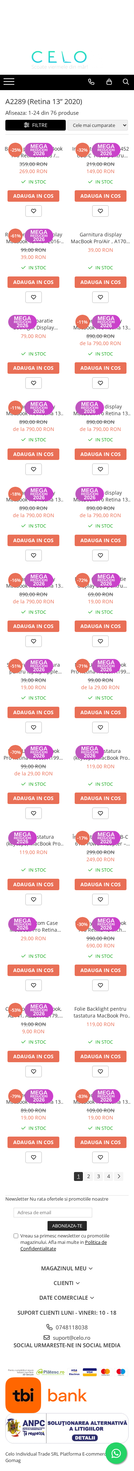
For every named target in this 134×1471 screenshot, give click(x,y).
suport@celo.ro (70, 1337)
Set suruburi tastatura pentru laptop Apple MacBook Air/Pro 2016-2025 (33, 668)
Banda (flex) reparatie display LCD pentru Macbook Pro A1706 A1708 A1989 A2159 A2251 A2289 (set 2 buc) (100, 582)
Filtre (38, 125)
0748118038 (71, 1327)
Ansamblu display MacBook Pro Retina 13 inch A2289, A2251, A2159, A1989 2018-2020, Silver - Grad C (33, 410)
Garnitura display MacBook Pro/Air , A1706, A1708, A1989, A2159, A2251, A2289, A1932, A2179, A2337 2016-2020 (100, 238)
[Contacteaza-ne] (91, 82)
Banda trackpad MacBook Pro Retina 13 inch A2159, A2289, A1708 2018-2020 (33, 1098)
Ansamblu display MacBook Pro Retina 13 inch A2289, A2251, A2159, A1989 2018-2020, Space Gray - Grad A (100, 496)
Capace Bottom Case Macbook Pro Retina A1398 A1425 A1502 (33, 926)
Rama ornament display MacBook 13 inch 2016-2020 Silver (33, 238)
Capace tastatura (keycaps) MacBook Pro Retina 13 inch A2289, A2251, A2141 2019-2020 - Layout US (33, 840)
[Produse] (10, 83)
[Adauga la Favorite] (33, 211)
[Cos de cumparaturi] (109, 82)
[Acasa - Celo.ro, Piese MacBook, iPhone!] (67, 60)
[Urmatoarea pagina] (118, 1176)
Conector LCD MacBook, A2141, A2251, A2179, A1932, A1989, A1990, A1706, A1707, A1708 (33, 1012)
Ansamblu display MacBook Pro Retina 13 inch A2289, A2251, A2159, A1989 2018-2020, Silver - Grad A (33, 582)
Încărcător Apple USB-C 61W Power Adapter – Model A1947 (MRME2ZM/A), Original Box (100, 840)
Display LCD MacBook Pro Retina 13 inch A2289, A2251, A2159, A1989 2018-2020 (100, 926)
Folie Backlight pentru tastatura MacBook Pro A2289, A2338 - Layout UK (101, 1012)
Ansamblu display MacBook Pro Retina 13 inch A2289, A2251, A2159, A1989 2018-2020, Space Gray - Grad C (100, 324)
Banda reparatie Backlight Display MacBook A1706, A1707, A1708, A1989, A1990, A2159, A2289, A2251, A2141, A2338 (33, 324)
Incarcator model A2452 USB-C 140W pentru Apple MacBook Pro (100, 152)
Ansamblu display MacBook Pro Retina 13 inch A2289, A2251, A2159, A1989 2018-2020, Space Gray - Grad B (100, 410)
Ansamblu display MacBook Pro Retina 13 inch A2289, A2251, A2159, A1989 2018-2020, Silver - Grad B (33, 496)
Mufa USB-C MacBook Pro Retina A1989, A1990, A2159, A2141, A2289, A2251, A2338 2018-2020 (100, 668)
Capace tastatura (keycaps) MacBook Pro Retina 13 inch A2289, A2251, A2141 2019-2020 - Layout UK (100, 754)
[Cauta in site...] (126, 82)
